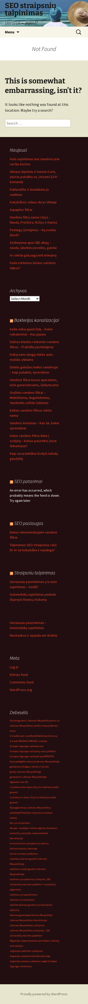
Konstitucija (16, 838)
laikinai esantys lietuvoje (23, 848)
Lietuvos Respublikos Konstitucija (28, 920)
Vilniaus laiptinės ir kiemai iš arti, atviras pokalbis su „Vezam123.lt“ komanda (34, 176)
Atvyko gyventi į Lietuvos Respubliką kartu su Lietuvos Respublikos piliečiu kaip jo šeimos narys (35, 725)
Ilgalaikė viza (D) (19, 782)
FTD (52, 756)
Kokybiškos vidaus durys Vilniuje (33, 202)
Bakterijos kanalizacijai (36, 320)
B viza (19, 736)
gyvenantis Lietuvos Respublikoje (28, 776)
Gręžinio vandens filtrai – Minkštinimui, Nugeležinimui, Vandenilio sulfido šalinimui (30, 397)
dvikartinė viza (49, 736)
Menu (9, 32)
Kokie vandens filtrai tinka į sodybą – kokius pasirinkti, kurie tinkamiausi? (33, 440)
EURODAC (21, 741)
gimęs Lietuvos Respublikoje (25, 771)
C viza (26, 736)
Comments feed (21, 682)
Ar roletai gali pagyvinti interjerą (33, 255)
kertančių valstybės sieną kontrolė (29, 833)
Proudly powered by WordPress (44, 994)
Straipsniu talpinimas (34, 573)
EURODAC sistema (37, 741)
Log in (14, 667)
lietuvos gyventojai (20, 915)
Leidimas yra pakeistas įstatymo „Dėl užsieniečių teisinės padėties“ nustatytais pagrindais (33, 884)
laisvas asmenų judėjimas (24, 853)
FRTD (47, 756)
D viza (13, 741)
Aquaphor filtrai (21, 209)
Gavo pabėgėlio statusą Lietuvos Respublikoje (34, 761)
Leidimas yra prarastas (22, 899)
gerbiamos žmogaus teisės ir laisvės (29, 766)
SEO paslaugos (28, 523)
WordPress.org (21, 690)
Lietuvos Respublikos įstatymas (27, 925)
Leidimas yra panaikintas (23, 894)
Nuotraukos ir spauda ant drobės (33, 635)
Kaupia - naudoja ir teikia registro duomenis (33, 828)
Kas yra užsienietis (20, 823)
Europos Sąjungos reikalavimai (27, 746)
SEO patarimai (28, 481)
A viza (13, 736)
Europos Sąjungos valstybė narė (27, 756)
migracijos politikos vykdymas (26, 951)
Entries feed (19, 674)
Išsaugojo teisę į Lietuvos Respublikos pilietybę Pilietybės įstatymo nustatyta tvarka (31, 812)
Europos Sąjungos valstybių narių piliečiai (33, 751)
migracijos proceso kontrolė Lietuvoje (30, 956)
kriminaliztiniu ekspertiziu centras (29, 843)
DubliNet (36, 736)
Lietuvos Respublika (41, 915)
